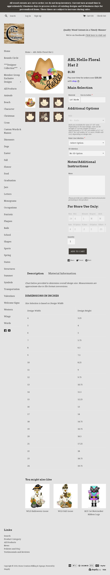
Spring (7, 255)
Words (7, 323)
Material (71, 95)
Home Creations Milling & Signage (31, 566)
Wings (7, 316)
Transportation (12, 289)
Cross (7, 122)
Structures (9, 269)
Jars (6, 187)
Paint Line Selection (76, 138)
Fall (6, 160)
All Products (10, 88)
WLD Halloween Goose (37, 511)
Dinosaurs (9, 139)
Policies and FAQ (12, 549)
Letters (7, 194)
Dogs (6, 146)
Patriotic (8, 214)
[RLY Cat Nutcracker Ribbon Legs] (94, 496)
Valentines (9, 296)
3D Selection (73, 149)
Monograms (10, 201)
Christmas (9, 116)
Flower (7, 167)
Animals (8, 95)
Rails (6, 228)
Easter (7, 153)
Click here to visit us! (95, 35)
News (6, 545)
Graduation (10, 180)
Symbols (8, 282)
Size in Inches (85, 95)
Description (35, 273)
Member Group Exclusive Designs (12, 78)
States (7, 262)
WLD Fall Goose (65, 511)
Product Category (12, 539)
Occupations (10, 207)
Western (8, 309)
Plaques (8, 221)
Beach (7, 102)
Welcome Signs (11, 303)
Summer (8, 275)
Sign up (37, 16)
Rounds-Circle (11, 58)
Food (6, 173)
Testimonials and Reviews (17, 552)
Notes (70, 174)
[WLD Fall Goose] (66, 496)
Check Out (101, 16)
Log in (28, 16)
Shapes (7, 241)
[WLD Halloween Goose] (37, 496)
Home (7, 51)
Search (7, 536)
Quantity (71, 237)
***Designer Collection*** (12, 67)
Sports (7, 248)
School (7, 235)
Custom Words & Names (12, 131)
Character (9, 109)
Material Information (62, 273)
